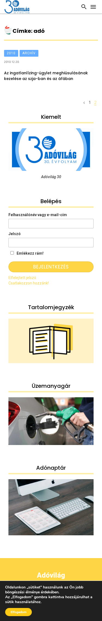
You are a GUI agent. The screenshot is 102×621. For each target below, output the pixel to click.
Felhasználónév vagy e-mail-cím (37, 215)
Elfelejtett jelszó (22, 278)
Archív (29, 53)
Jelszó (14, 234)
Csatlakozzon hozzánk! (28, 283)
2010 (11, 53)
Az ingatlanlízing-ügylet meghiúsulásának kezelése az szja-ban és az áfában (46, 75)
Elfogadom (18, 612)
